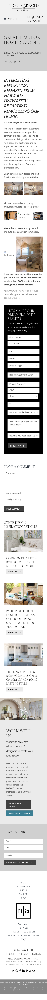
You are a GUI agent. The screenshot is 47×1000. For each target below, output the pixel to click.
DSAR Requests (19, 990)
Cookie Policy (19, 988)
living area (24, 177)
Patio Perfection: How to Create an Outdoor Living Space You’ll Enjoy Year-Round (20, 618)
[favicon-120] (23, 904)
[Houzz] (13, 970)
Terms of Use (30, 988)
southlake (11, 962)
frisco (35, 959)
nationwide (35, 965)
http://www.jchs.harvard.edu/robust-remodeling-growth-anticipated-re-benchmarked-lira (21, 294)
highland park (33, 962)
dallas (26, 959)
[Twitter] (30, 970)
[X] (10, 61)
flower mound (13, 965)
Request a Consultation (23, 954)
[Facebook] (6, 61)
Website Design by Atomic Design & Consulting (33, 983)
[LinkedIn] (15, 61)
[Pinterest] (19, 61)
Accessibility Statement (35, 990)
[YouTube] (33, 970)
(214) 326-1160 (23, 950)
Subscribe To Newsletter (19, 863)
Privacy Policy (9, 988)
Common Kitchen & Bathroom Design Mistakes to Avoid (21, 562)
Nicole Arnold (12, 53)
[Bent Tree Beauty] (23, 644)
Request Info (17, 446)
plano (21, 962)
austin (25, 965)
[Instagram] (16, 970)
